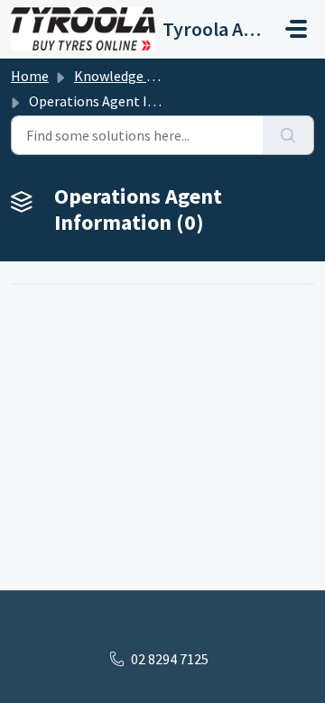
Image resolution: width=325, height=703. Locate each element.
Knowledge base (124, 76)
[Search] (288, 135)
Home (30, 76)
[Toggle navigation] (296, 29)
